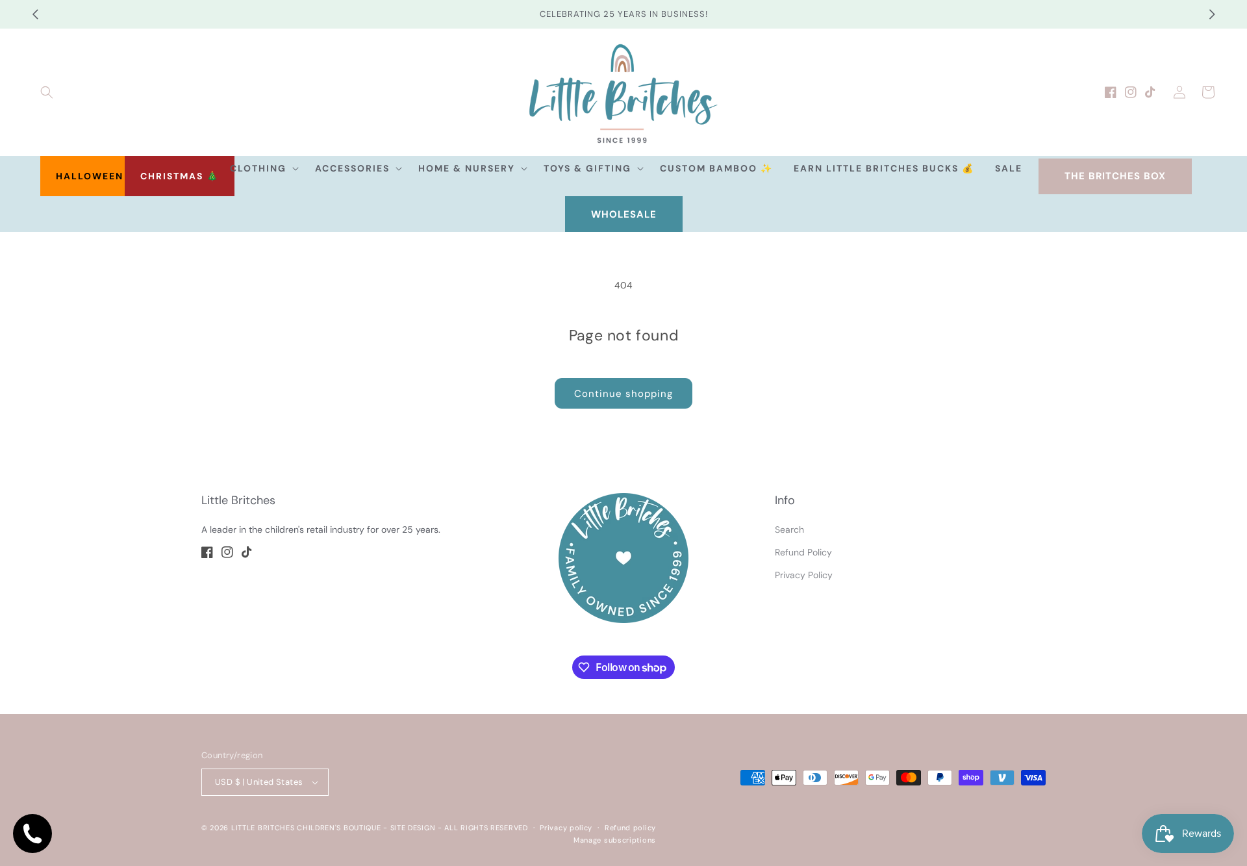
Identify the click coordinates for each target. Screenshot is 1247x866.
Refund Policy (803, 552)
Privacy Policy (804, 575)
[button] (46, 92)
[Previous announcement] (35, 14)
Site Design (413, 827)
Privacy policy (566, 827)
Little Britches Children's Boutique (306, 827)
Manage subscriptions (614, 840)
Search (789, 529)
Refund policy (630, 827)
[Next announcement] (1212, 14)
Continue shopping (623, 393)
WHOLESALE (624, 214)
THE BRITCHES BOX (1115, 176)
